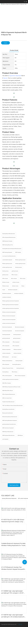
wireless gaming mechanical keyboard (10, 379)
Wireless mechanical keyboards (9, 312)
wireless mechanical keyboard (8, 323)
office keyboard (15, 345)
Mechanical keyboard (19, 327)
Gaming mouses (18, 267)
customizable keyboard (7, 259)
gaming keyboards (6, 338)
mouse (3, 289)
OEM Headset (18, 252)
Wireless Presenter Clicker (7, 368)
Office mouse (5, 278)
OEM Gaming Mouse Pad (7, 244)
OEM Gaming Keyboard (7, 252)
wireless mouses (15, 282)
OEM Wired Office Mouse (7, 390)
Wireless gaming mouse (7, 263)
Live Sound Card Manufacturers (9, 256)
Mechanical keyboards (7, 327)
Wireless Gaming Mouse (7, 360)
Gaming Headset (18, 360)
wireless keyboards (6, 353)
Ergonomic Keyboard (15, 75)
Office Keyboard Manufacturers (8, 237)
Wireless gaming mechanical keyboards (10, 300)
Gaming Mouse (5, 371)
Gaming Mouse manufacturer (8, 409)
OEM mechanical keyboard (8, 427)
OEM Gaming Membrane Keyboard (9, 420)
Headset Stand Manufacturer (8, 401)
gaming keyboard (16, 338)
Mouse (23, 285)
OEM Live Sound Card (6, 398)
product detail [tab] (14, 50)
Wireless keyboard (17, 349)
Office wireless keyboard (20, 375)
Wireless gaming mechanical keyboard (10, 304)
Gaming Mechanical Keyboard (9, 498)
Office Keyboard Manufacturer (8, 394)
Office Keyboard (5, 364)
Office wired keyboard (7, 375)
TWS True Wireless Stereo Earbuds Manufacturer (12, 405)
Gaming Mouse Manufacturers (8, 233)
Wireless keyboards (6, 349)
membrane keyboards (18, 293)
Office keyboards (5, 342)
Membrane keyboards (12, 289)
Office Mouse (14, 371)
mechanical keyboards (7, 330)
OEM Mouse (20, 435)
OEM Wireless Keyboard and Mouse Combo (11, 386)
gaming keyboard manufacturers (9, 424)
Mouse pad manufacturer (7, 413)
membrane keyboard (6, 297)
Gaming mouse (5, 271)
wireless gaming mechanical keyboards (10, 308)
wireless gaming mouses (20, 263)
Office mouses (14, 274)
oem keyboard (5, 439)
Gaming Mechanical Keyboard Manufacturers (11, 248)
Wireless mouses (5, 282)
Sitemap (20, 624)
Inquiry (5, 42)
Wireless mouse (5, 285)
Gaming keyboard (17, 334)
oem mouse (14, 356)
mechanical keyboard (19, 330)
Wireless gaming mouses (20, 259)
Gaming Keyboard (20, 368)
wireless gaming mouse (7, 267)
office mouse (22, 278)
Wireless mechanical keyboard (8, 315)
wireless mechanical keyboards (8, 319)
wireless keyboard (17, 353)
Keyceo (5, 78)
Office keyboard (16, 342)
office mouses (14, 278)
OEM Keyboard (5, 356)
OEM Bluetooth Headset (7, 241)
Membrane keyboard (6, 293)
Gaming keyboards (6, 334)
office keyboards (5, 345)
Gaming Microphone (16, 364)
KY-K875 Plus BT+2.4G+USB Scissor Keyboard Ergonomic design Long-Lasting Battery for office (12, 521)
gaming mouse (5, 274)
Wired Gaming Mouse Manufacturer (9, 416)
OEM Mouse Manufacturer (7, 431)
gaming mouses (15, 271)
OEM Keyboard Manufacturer (8, 435)
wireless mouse (15, 285)
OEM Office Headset (6, 383)
